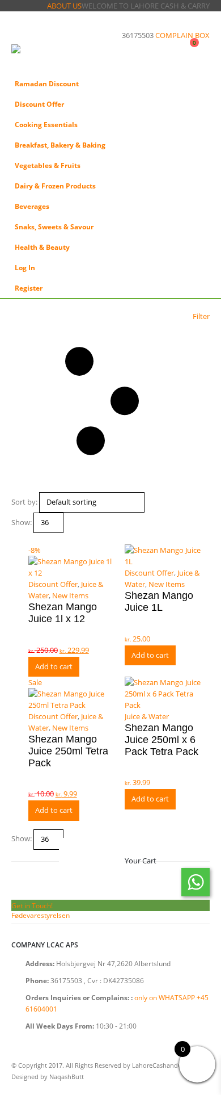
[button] (21, 30)
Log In (25, 267)
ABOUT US (64, 6)
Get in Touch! (32, 905)
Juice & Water (147, 716)
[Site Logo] (42, 56)
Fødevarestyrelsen (40, 915)
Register (28, 287)
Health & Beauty (42, 246)
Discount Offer (39, 103)
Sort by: (24, 502)
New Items (70, 595)
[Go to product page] (167, 555)
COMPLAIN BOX (182, 35)
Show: (21, 522)
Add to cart (54, 666)
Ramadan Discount (47, 83)
